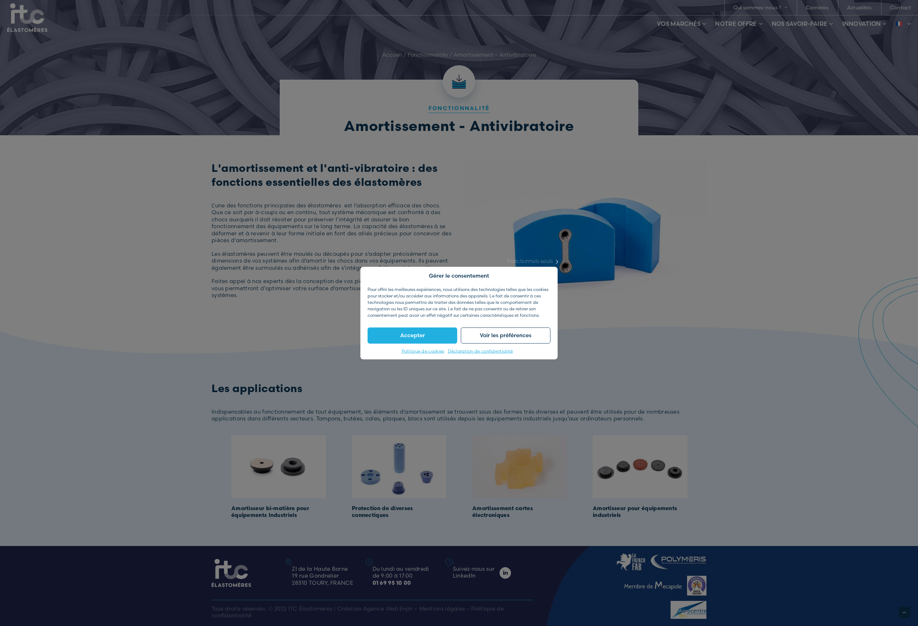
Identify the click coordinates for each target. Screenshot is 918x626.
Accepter (412, 335)
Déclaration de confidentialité (480, 350)
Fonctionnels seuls (530, 260)
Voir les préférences (505, 335)
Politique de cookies (423, 350)
